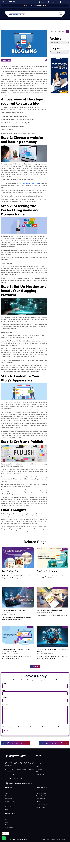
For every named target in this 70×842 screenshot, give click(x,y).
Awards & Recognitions (11, 801)
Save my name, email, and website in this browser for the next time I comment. (31, 727)
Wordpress (30, 548)
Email (4, 690)
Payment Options (10, 806)
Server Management (41, 804)
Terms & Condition (51, 839)
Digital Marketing (40, 798)
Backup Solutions (40, 807)
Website (5, 697)
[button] (35, 666)
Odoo (37, 772)
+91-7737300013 (11, 2)
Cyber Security (9, 827)
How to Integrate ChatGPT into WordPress (14, 611)
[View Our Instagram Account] (14, 778)
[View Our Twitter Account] (6, 778)
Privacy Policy (61, 839)
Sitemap (42, 839)
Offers (42, 2)
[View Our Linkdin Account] (21, 778)
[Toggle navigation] (60, 13)
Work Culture (8, 798)
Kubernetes (39, 769)
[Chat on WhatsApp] (4, 838)
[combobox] (58, 31)
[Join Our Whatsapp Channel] (18, 778)
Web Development (41, 793)
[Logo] (19, 756)
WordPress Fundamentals (47, 571)
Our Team (8, 796)
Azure (37, 766)
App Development (41, 796)
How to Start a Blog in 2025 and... (50, 610)
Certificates (8, 804)
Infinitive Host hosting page (30, 183)
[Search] (67, 31)
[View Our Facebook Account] (10, 778)
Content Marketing (57, 588)
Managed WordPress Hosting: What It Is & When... (52, 650)
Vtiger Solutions (40, 774)
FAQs (6, 809)
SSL (6, 824)
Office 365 (8, 819)
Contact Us (52, 2)
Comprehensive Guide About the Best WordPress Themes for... (16, 650)
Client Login (65, 2)
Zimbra (7, 822)
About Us (7, 793)
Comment (6, 705)
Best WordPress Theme (11, 571)
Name (5, 683)
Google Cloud (39, 763)
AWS (37, 761)
